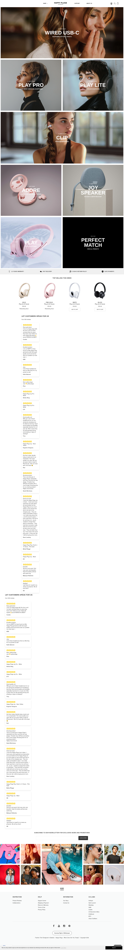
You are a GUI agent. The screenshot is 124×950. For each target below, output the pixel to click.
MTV (90, 916)
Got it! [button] (113, 947)
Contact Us (66, 903)
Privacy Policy (41, 909)
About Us (89, 3)
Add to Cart (74, 309)
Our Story (65, 900)
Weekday (91, 905)
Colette (90, 909)
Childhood (91, 914)
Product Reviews (17, 900)
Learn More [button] (63, 947)
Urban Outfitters (93, 918)
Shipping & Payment (43, 903)
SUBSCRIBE (83, 838)
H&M (90, 907)
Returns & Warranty (43, 905)
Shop (44, 3)
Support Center (42, 900)
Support (77, 3)
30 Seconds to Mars (94, 912)
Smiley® (91, 900)
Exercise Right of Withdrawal (62, 933)
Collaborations (16, 903)
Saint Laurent (92, 903)
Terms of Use (41, 907)
